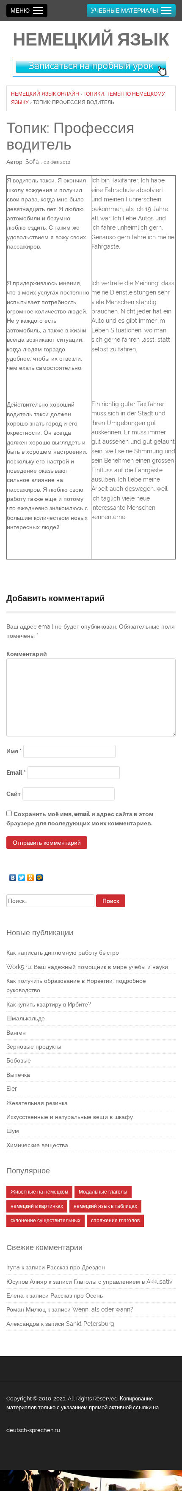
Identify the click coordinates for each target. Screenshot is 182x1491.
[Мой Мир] (39, 875)
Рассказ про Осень (76, 1295)
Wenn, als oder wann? (102, 1309)
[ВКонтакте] (12, 875)
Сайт (13, 793)
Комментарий (26, 653)
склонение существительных (45, 1220)
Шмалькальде (25, 1018)
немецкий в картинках (37, 1206)
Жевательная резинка (37, 1103)
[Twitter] (21, 875)
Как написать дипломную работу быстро (62, 952)
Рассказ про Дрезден (76, 1267)
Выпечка (18, 1074)
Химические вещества (37, 1145)
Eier (11, 1088)
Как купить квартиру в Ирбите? (48, 1004)
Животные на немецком (39, 1192)
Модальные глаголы (103, 1192)
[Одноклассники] (30, 875)
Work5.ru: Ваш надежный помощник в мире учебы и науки (87, 967)
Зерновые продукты (33, 1046)
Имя (14, 751)
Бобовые (18, 1060)
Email (16, 772)
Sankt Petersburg (90, 1323)
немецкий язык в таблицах (105, 1206)
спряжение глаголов (115, 1220)
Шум (12, 1130)
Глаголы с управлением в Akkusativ (123, 1281)
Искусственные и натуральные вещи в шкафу (69, 1117)
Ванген (16, 1032)
